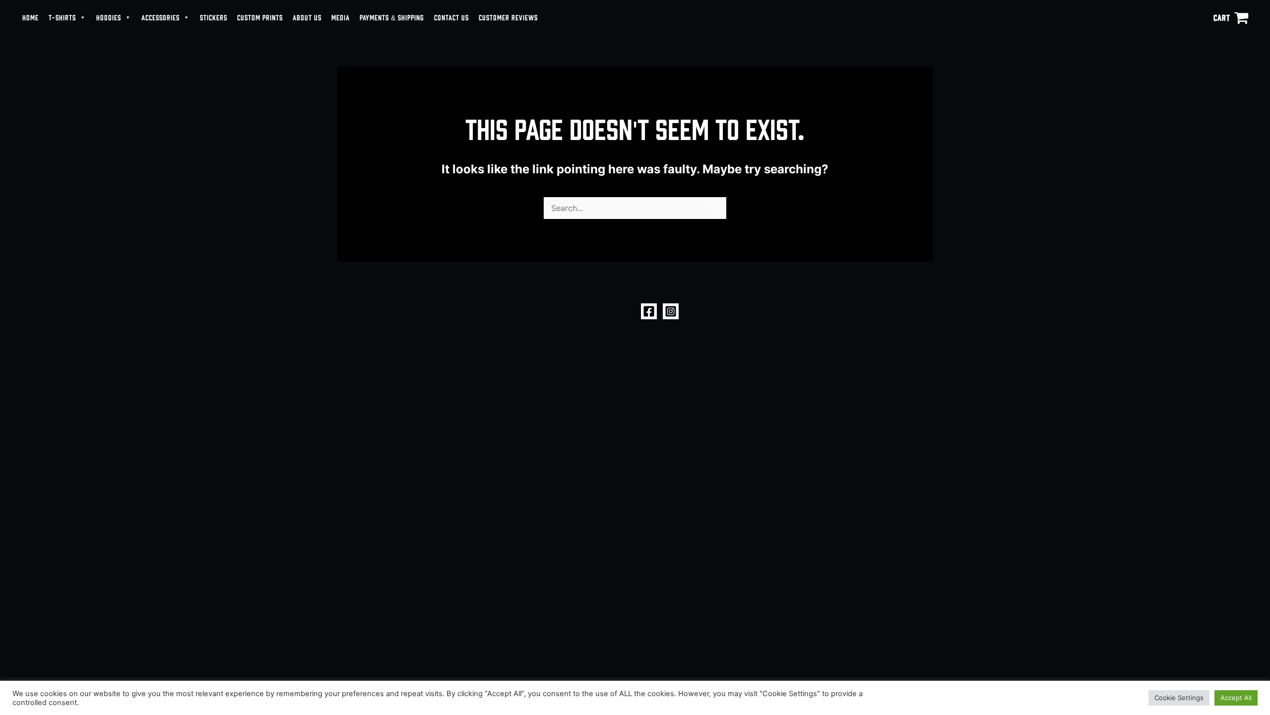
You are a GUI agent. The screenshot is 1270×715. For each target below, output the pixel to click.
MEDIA (340, 17)
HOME (30, 17)
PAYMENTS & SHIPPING (392, 17)
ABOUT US (307, 17)
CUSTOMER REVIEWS (508, 17)
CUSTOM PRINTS (260, 17)
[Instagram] (671, 311)
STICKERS (213, 17)
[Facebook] (649, 311)
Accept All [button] (1236, 698)
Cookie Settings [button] (1179, 698)
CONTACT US (451, 17)
